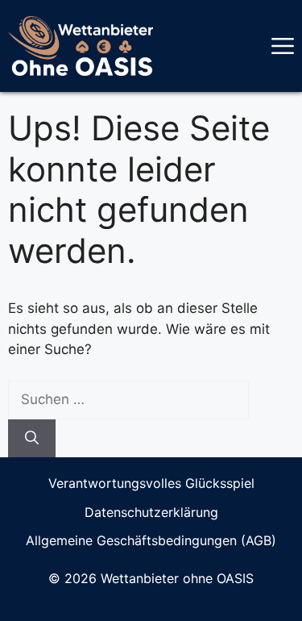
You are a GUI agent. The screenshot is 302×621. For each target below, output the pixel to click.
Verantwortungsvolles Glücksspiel (151, 483)
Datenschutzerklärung (151, 512)
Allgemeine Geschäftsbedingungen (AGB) (151, 540)
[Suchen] (32, 438)
